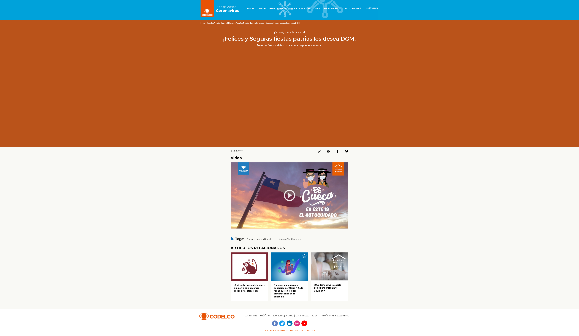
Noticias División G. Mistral (260, 239)
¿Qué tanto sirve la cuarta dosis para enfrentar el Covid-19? (327, 288)
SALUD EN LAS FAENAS (327, 8)
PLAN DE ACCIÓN (300, 8)
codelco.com (372, 8)
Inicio (203, 23)
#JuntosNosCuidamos (217, 23)
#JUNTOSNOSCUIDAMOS (272, 8)
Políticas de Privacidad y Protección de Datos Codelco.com (289, 330)
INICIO (250, 8)
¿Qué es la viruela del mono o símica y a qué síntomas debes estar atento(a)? (249, 288)
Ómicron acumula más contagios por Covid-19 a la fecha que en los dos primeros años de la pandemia (288, 291)
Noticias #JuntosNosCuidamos (242, 23)
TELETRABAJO (353, 8)
